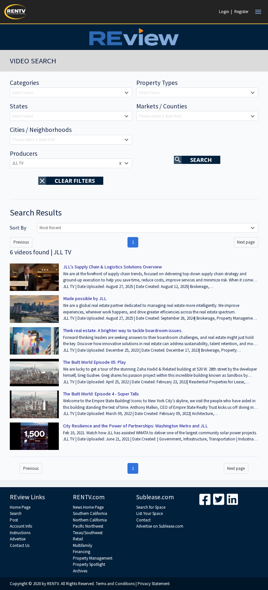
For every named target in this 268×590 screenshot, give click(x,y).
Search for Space (150, 507)
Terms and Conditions (115, 583)
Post (14, 520)
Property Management (92, 558)
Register (241, 11)
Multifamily (82, 545)
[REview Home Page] (133, 37)
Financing (81, 551)
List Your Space (149, 513)
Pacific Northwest (88, 526)
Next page (246, 242)
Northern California (90, 520)
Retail (78, 539)
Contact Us (19, 545)
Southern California (90, 513)
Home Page (20, 507)
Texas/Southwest (88, 532)
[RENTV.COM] (15, 11)
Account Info (21, 526)
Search (16, 513)
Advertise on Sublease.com (159, 526)
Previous (21, 242)
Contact (143, 520)
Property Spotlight (89, 564)
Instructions (20, 532)
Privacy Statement (154, 583)
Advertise (17, 539)
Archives (80, 571)
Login (224, 11)
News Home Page (88, 507)
